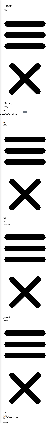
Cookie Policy (6, 320)
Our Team (6, 8)
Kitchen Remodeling (8, 7)
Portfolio (5, 9)
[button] (25, 56)
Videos (6, 10)
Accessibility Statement (7, 319)
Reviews (5, 126)
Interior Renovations (8, 4)
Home (5, 101)
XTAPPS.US (7, 422)
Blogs (5, 11)
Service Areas (6, 220)
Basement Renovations (8, 6)
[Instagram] (3, 110)
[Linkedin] (4, 110)
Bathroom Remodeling (8, 5)
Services (5, 102)
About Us (5, 106)
